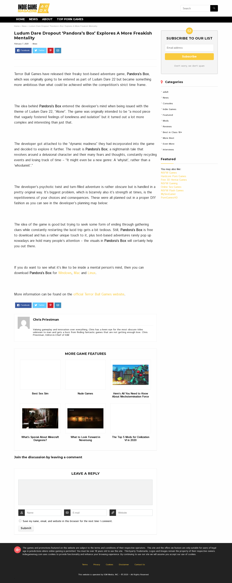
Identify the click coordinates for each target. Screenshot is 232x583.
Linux (91, 273)
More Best (168, 138)
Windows (65, 273)
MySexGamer (168, 194)
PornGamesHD (169, 197)
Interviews (168, 149)
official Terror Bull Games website (98, 294)
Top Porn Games (70, 19)
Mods (166, 121)
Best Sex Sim (40, 393)
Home (20, 19)
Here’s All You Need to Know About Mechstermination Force (130, 395)
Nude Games (85, 393)
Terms (85, 564)
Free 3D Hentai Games (174, 180)
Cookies (109, 564)
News (33, 19)
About (47, 19)
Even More (168, 144)
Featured (168, 115)
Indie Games (169, 109)
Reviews (167, 126)
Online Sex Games (171, 187)
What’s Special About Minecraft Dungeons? (40, 439)
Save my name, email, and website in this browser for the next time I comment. (68, 521)
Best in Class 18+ (172, 132)
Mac (77, 273)
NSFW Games (169, 173)
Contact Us (140, 564)
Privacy (96, 564)
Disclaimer (124, 564)
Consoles (168, 103)
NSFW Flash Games (172, 190)
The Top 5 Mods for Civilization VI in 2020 (130, 439)
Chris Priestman (46, 319)
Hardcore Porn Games (173, 176)
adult (165, 92)
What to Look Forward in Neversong (85, 439)
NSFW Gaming (169, 183)
